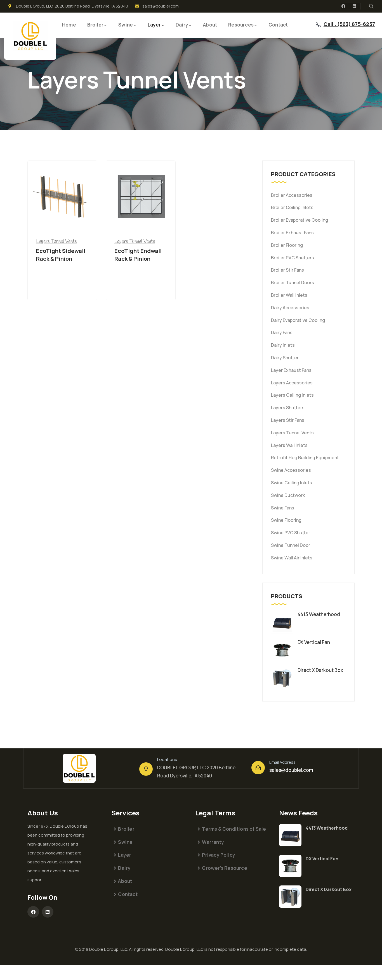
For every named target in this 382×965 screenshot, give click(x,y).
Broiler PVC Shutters (292, 258)
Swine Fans (282, 508)
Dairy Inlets (283, 345)
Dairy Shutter (285, 358)
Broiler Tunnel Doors (292, 282)
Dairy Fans (282, 332)
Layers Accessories (292, 383)
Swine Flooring (286, 520)
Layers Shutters (288, 407)
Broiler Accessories (291, 195)
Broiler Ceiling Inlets (292, 207)
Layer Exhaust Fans (291, 370)
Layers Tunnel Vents (292, 433)
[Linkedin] (354, 6)
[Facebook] (343, 6)
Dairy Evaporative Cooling (298, 320)
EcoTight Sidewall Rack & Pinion (60, 254)
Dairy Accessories (290, 308)
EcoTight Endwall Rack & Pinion (138, 254)
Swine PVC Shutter (290, 533)
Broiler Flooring (287, 245)
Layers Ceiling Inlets (292, 395)
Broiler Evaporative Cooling (299, 220)
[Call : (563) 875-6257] (318, 25)
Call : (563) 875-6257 (349, 24)
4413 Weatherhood (327, 828)
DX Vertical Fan (322, 859)
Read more (62, 220)
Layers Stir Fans (287, 420)
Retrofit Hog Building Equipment (305, 457)
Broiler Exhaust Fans (292, 232)
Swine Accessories (291, 470)
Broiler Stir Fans (287, 270)
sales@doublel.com (291, 770)
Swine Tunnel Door (290, 545)
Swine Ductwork (288, 495)
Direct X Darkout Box (329, 889)
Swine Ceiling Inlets (291, 483)
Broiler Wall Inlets (289, 295)
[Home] (30, 36)
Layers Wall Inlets (289, 445)
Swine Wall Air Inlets (291, 558)
